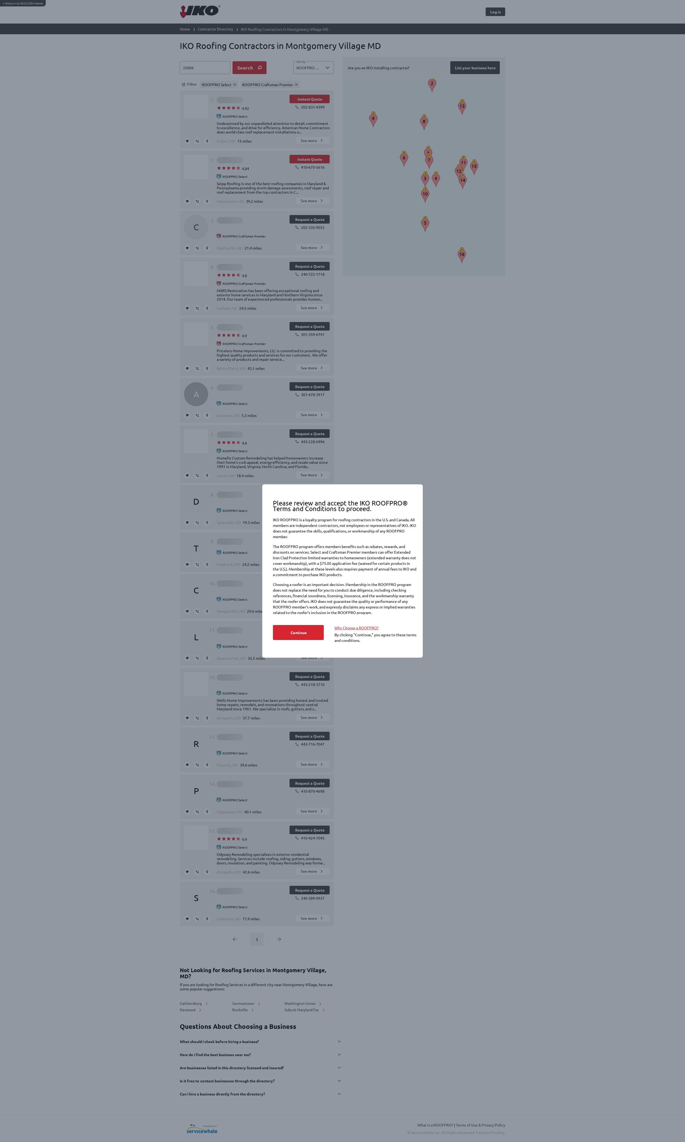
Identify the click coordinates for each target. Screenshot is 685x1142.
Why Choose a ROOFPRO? (356, 627)
